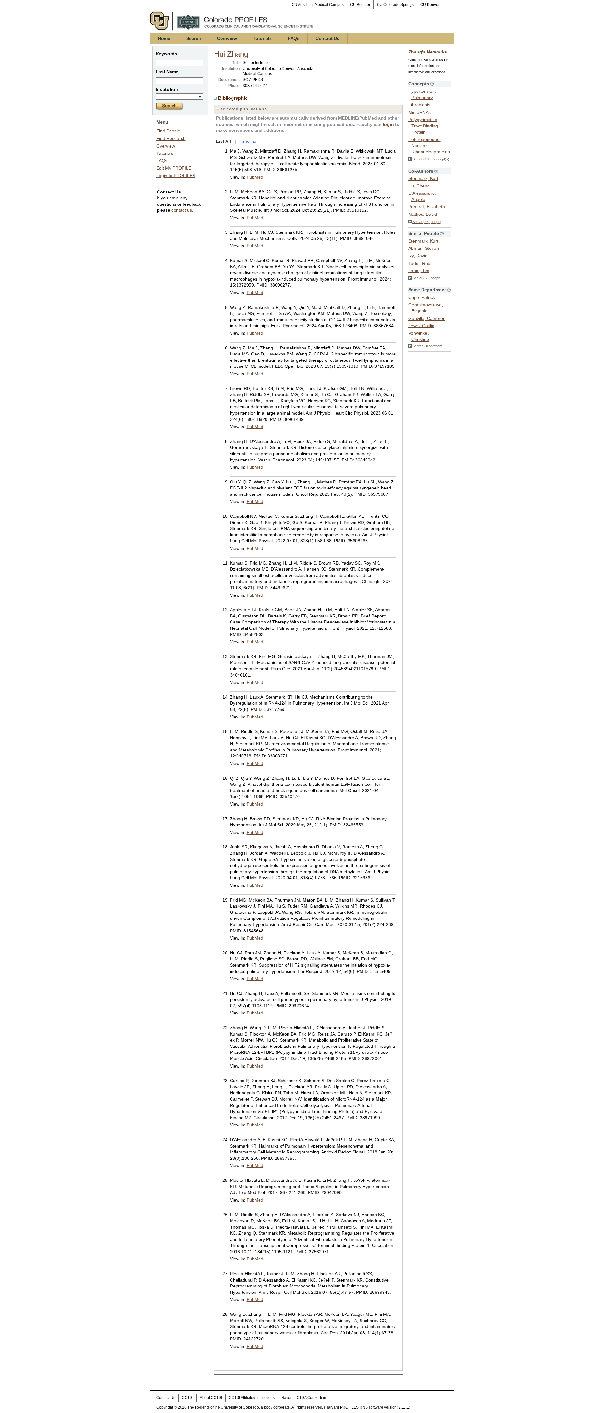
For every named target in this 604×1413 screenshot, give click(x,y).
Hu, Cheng (419, 185)
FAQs (293, 38)
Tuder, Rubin (421, 263)
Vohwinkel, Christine (418, 336)
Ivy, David (418, 255)
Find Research (171, 138)
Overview (227, 38)
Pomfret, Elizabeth (426, 206)
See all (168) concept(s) (430, 159)
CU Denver (429, 5)
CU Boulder (360, 5)
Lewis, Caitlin (421, 325)
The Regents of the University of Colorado (223, 1407)
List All (223, 141)
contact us (181, 210)
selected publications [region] (243, 108)
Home (164, 38)
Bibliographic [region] (233, 98)
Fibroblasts (419, 104)
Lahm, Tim (418, 270)
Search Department (427, 346)
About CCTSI (211, 1397)
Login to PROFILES (175, 175)
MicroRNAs (419, 112)
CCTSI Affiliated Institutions (252, 1397)
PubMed (255, 177)
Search (193, 38)
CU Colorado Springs (395, 5)
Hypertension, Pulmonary (422, 94)
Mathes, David (422, 214)
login (388, 124)
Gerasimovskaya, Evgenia (425, 308)
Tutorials (262, 38)
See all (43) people (426, 222)
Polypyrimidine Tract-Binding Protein (423, 125)
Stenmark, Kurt (423, 178)
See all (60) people (426, 278)
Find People (168, 130)
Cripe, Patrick (421, 297)
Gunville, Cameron (426, 318)
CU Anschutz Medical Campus (318, 5)
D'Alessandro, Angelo (422, 196)
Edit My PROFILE (173, 167)
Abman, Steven (423, 248)
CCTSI (187, 1397)
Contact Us (327, 38)
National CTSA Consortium (304, 1397)
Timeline (248, 141)
